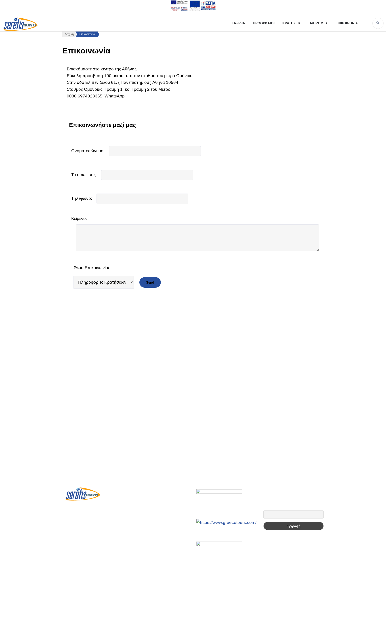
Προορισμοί (264, 23)
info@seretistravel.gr (91, 524)
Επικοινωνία (347, 23)
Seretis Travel (156, 610)
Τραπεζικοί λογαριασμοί (149, 501)
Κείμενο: (79, 218)
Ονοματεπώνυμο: (88, 150)
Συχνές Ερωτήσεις (145, 488)
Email (267, 507)
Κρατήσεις (291, 23)
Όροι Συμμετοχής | (170, 603)
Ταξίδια (238, 23)
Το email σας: (84, 174)
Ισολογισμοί (139, 514)
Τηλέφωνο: (81, 198)
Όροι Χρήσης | (199, 603)
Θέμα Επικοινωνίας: (92, 267)
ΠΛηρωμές (318, 23)
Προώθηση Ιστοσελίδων (192, 610)
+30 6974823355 (87, 513)
